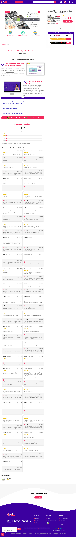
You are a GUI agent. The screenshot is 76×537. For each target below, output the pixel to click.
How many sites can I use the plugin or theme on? (12, 103)
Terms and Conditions (64, 518)
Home (2, 5)
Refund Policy (62, 522)
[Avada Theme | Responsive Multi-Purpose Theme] (3, 479)
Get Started (37, 518)
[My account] (61, 2)
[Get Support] (71, 2)
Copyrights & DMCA (63, 524)
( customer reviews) (70, 15)
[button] (7, 12)
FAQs (36, 522)
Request (52, 520)
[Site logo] (4, 2)
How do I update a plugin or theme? (10, 108)
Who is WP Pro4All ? (38, 520)
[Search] (55, 2)
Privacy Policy (62, 520)
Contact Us (49, 518)
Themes (5, 5)
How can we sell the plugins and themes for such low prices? (14, 101)
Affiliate (51, 522)
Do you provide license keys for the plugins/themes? (13, 110)
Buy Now (67, 21)
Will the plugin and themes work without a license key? (13, 113)
